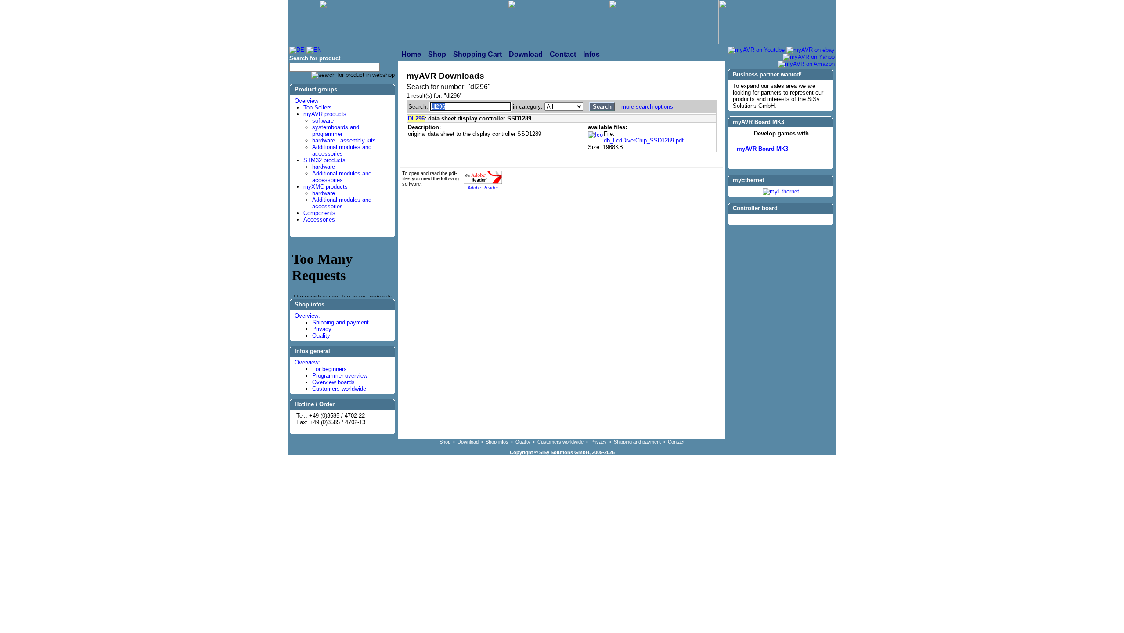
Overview (306, 101)
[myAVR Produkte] (540, 23)
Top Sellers (317, 107)
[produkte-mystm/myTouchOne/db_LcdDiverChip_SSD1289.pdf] (595, 134)
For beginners (329, 369)
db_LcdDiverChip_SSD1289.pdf (644, 140)
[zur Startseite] (384, 23)
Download (468, 441)
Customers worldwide (339, 389)
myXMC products (325, 186)
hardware (323, 167)
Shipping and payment (340, 322)
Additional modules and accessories (341, 150)
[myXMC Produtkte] (652, 23)
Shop (445, 441)
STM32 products (324, 160)
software (323, 120)
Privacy (321, 329)
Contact (676, 441)
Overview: (307, 316)
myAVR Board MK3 (762, 149)
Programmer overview (339, 375)
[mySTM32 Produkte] (773, 23)
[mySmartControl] (781, 219)
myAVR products (324, 114)
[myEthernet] (781, 191)
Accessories (319, 219)
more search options (647, 106)
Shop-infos (497, 441)
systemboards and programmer (335, 130)
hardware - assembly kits (344, 140)
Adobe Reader (483, 187)
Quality (321, 335)
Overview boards (333, 382)
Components (319, 213)
